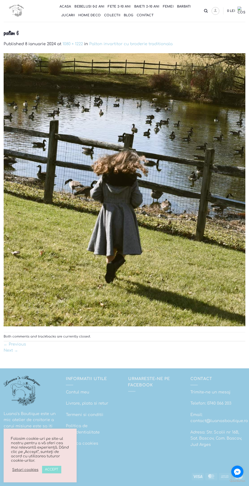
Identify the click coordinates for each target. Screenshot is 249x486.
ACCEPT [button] (51, 469)
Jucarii (68, 15)
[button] (215, 11)
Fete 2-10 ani (119, 6)
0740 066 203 (219, 403)
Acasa (65, 6)
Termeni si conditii (84, 415)
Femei (168, 6)
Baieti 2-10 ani (147, 6)
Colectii (112, 15)
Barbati (184, 6)
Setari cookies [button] (25, 470)
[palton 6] (124, 189)
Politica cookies (82, 443)
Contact (145, 15)
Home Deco (89, 15)
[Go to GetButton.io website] (237, 481)
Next (11, 350)
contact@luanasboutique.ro (219, 421)
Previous (15, 344)
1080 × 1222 (72, 44)
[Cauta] (206, 11)
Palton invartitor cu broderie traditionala (131, 44)
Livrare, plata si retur (87, 403)
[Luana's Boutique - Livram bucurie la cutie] (28, 11)
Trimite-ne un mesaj (210, 392)
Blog (128, 15)
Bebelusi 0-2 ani (89, 6)
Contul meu (77, 392)
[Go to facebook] (237, 472)
